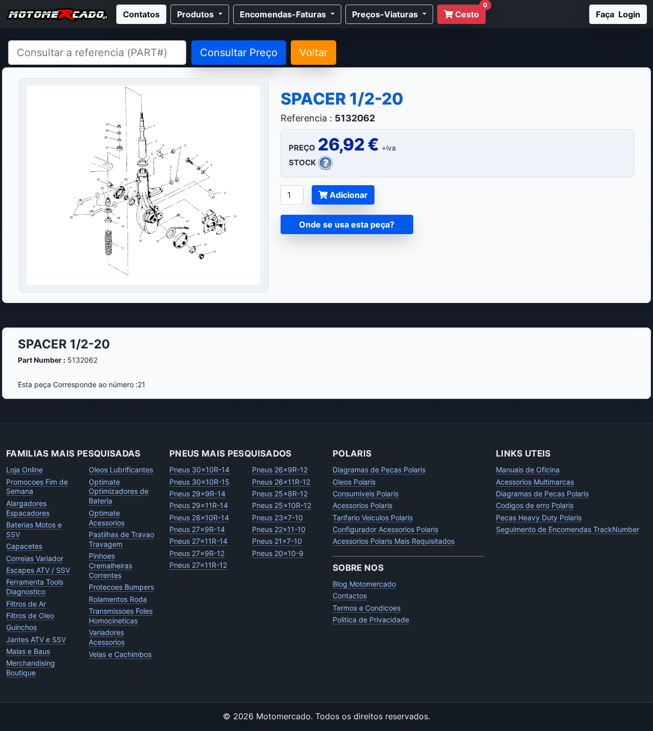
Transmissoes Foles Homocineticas (121, 616)
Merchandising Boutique (30, 668)
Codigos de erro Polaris (534, 505)
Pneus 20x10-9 (278, 553)
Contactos (350, 595)
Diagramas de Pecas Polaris (379, 469)
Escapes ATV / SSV (38, 570)
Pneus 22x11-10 (279, 529)
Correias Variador (34, 558)
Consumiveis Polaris (365, 493)
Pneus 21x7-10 (277, 541)
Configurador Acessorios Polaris (385, 529)
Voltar (313, 52)
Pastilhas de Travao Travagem (121, 539)
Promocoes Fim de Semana (37, 486)
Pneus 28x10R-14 (199, 517)
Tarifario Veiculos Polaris (373, 517)
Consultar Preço (239, 52)
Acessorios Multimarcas (535, 481)
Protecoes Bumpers (121, 587)
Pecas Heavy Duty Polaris (539, 517)
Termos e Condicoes (366, 607)
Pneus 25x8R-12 (280, 493)
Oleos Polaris (354, 481)
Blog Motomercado (364, 583)
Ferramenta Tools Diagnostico (34, 586)
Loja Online (24, 469)
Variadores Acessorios (106, 637)
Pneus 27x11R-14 (198, 541)
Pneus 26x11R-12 (281, 481)
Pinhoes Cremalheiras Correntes (110, 565)
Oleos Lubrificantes (121, 469)
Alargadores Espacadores (27, 508)
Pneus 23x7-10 (277, 517)
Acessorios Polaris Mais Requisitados (394, 541)
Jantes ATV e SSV (36, 639)
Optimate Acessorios (106, 518)
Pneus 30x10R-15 (199, 481)
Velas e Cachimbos (120, 654)
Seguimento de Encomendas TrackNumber (567, 529)
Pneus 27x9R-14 (197, 529)
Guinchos (21, 627)
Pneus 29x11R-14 (198, 505)
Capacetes (24, 546)
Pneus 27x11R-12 (198, 565)
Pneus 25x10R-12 (281, 505)
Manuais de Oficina (528, 469)
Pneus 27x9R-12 (196, 553)
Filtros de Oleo (30, 615)
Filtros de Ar (26, 603)
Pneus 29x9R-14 (197, 493)
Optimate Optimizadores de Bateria (118, 491)
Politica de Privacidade (371, 619)
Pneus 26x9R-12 (280, 469)
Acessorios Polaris (362, 505)
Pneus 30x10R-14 (199, 469)
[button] (199, 14)
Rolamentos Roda (118, 599)
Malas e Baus (28, 651)
